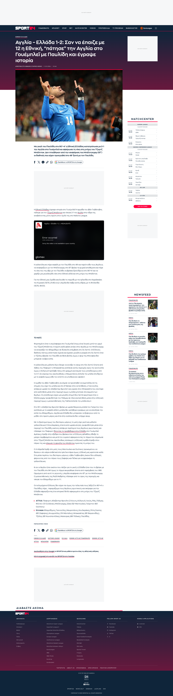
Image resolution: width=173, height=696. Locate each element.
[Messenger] (43, 162)
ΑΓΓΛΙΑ (36, 541)
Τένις (18, 633)
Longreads (80, 659)
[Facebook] (34, 162)
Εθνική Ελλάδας (42, 210)
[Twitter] (38, 162)
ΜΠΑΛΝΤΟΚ (45, 541)
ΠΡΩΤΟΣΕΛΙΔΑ (104, 28)
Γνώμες (79, 652)
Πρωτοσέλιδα (81, 633)
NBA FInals (50, 656)
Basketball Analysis (83, 640)
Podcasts (80, 656)
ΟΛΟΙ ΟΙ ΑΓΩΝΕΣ (143, 206)
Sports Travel (81, 649)
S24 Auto (80, 646)
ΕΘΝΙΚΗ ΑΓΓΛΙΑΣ (97, 538)
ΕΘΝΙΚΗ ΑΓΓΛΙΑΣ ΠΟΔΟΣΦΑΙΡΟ (79, 538)
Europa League (52, 636)
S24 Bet (79, 643)
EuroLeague (51, 649)
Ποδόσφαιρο (44, 28)
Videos (79, 627)
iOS (140, 627)
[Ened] (86, 684)
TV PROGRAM (118, 28)
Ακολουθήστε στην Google (44, 551)
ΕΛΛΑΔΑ (64, 538)
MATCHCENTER (81, 28)
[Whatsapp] (51, 162)
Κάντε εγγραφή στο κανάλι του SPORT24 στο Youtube (54, 556)
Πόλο (18, 636)
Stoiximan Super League (55, 623)
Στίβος (18, 646)
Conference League (53, 640)
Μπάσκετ (55, 28)
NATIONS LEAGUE (54, 538)
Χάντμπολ (19, 640)
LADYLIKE (97, 688)
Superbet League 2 (53, 627)
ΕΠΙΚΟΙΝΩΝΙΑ (81, 668)
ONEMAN (89, 688)
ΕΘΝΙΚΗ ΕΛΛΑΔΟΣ (40, 538)
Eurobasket (50, 662)
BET (70, 28)
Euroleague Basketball (145, 28)
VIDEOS (93, 28)
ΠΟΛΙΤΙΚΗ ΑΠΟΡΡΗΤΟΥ (108, 668)
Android (142, 623)
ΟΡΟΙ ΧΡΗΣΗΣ (93, 668)
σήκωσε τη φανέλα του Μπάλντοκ (60, 443)
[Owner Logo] (86, 677)
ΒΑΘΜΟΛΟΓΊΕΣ (131, 28)
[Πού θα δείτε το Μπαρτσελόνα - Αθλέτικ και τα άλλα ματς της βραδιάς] (153, 322)
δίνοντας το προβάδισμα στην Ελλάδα (70, 431)
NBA (48, 652)
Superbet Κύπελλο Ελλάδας (56, 630)
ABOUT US (70, 668)
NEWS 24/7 (80, 688)
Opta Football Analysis (84, 636)
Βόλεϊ (18, 630)
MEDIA (131, 317)
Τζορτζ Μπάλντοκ (54, 213)
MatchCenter (81, 623)
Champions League (53, 633)
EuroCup (49, 659)
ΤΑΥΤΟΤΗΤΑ (61, 668)
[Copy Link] (47, 162)
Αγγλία (80, 213)
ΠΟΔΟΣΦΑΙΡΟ (133, 300)
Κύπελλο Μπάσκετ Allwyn (55, 646)
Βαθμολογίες (81, 630)
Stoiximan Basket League (55, 643)
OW (104, 688)
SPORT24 (70, 688)
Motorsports (20, 643)
